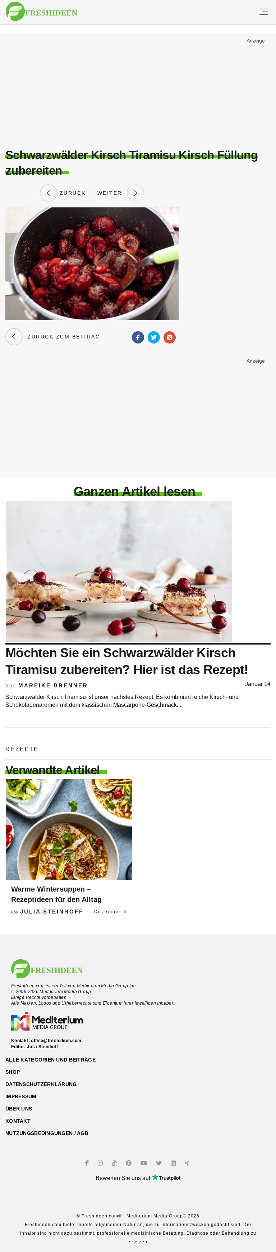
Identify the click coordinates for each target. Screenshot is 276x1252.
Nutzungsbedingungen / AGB (46, 1133)
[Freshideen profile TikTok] (115, 1163)
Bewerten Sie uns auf (124, 1178)
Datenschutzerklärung (41, 1084)
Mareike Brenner (53, 685)
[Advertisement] (138, 89)
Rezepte (22, 749)
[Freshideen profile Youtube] (145, 1163)
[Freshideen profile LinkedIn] (174, 1163)
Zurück (71, 193)
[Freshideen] (41, 11)
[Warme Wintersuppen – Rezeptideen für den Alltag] (69, 829)
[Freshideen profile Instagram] (101, 1163)
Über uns (18, 1109)
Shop (12, 1072)
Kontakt (18, 1121)
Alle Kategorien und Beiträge (50, 1060)
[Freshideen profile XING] (188, 1163)
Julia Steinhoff (51, 911)
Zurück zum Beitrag (61, 337)
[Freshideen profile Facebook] (88, 1163)
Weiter (112, 193)
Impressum (21, 1096)
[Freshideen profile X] (160, 1163)
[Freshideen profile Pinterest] (129, 1163)
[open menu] (263, 12)
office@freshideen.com (56, 1040)
